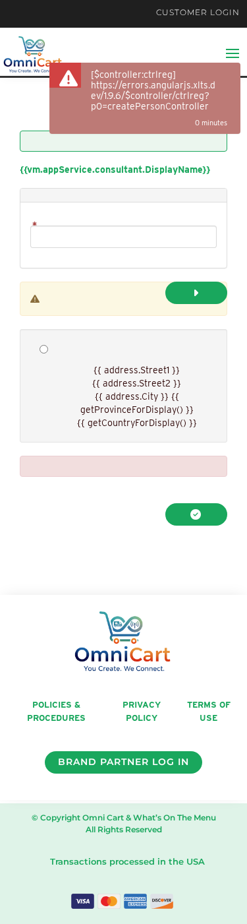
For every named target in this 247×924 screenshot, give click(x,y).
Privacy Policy (142, 712)
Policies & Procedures (56, 712)
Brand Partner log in (123, 762)
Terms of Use (209, 712)
